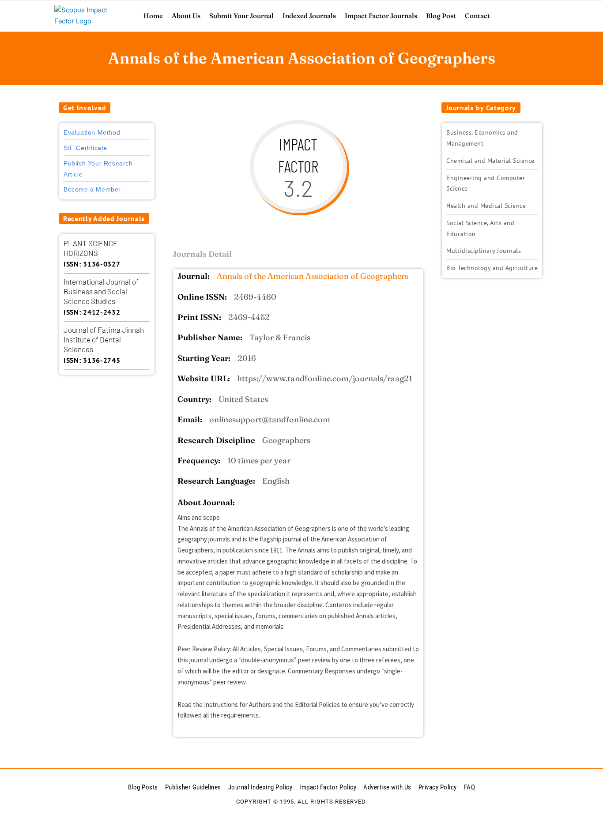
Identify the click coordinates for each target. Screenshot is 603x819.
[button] (84, 107)
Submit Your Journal (241, 15)
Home (153, 15)
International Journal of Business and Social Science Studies (101, 291)
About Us (186, 15)
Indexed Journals (309, 15)
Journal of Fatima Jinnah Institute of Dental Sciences (104, 339)
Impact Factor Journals (381, 15)
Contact (477, 15)
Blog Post (441, 15)
